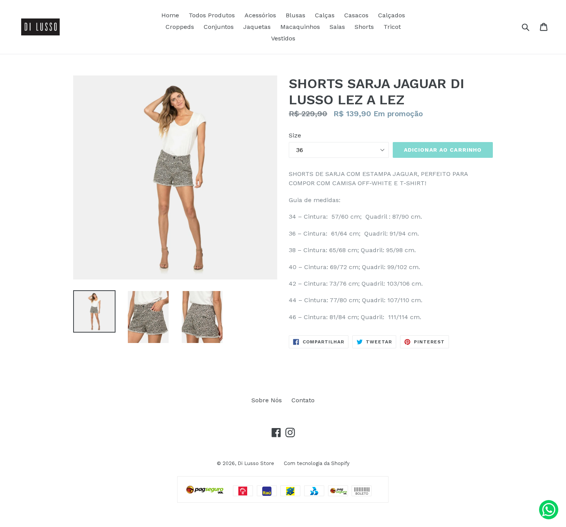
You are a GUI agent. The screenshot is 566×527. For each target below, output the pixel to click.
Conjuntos (219, 26)
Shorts (364, 26)
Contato (303, 400)
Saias (337, 26)
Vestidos (283, 38)
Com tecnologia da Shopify (317, 463)
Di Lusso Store (256, 463)
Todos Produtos (212, 15)
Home (170, 15)
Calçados (391, 15)
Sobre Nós (266, 400)
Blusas (295, 15)
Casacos (356, 15)
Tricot (392, 26)
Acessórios (260, 15)
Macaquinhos (300, 26)
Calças (325, 15)
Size (295, 135)
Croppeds (180, 26)
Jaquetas (257, 26)
